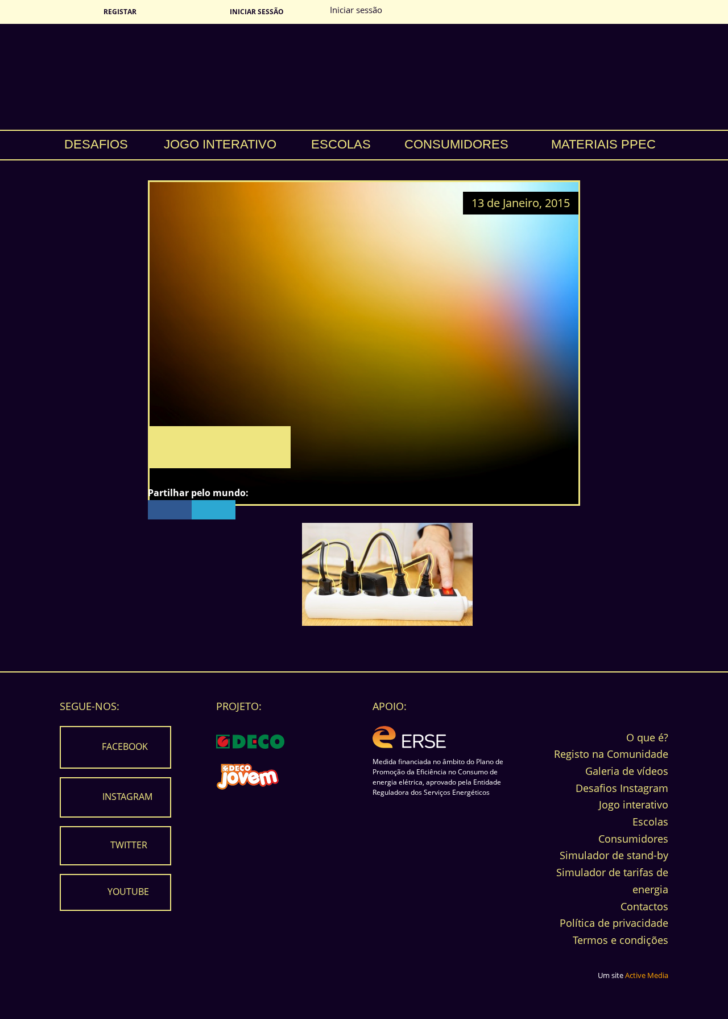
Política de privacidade (614, 923)
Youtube (128, 891)
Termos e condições (620, 940)
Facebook (125, 746)
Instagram (127, 796)
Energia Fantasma (364, 76)
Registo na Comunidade (611, 754)
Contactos (644, 906)
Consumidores (456, 144)
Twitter (128, 845)
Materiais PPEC (603, 144)
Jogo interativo (220, 144)
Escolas (341, 144)
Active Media (646, 975)
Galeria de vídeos (626, 771)
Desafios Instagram (622, 788)
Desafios (96, 144)
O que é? (647, 737)
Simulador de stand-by (614, 855)
